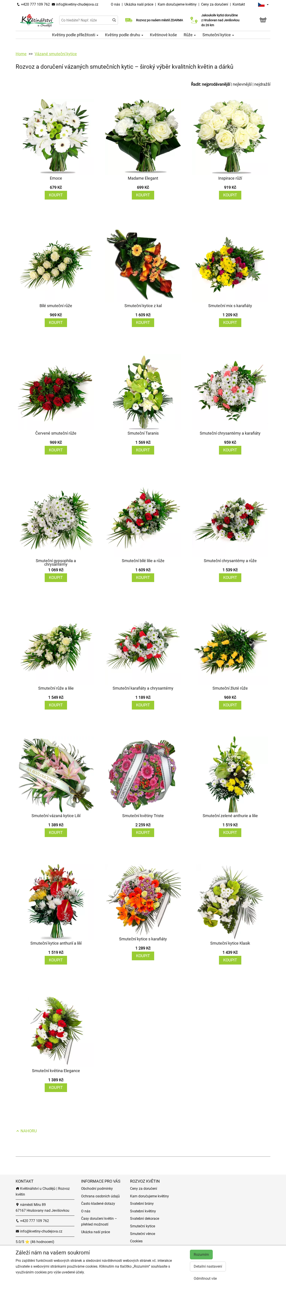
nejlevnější (242, 84)
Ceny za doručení (214, 4)
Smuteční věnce (142, 1234)
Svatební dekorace (144, 1218)
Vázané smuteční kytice (56, 53)
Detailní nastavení (208, 1266)
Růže (188, 34)
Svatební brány (142, 1203)
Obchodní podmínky (97, 1188)
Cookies (136, 1241)
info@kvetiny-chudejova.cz (76, 4)
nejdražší (262, 84)
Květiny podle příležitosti (74, 34)
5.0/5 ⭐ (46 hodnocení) (35, 1242)
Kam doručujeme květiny (177, 4)
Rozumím (201, 1254)
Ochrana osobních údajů (100, 1196)
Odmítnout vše (205, 1278)
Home (21, 53)
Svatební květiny (143, 1211)
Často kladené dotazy (98, 1203)
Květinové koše (163, 34)
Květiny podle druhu (123, 34)
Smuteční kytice (217, 34)
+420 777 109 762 (35, 4)
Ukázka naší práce (139, 4)
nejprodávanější (216, 84)
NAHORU (28, 1130)
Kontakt (239, 4)
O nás (116, 4)
